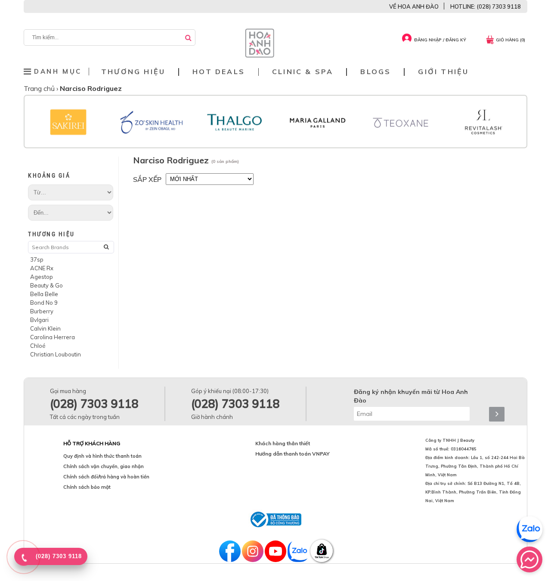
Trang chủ (40, 88)
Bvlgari (39, 319)
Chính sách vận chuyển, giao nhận (103, 466)
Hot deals (218, 72)
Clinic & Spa (302, 72)
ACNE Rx (41, 268)
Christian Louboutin (55, 354)
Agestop (41, 276)
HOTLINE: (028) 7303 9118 (485, 6)
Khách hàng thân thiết (282, 443)
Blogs (375, 72)
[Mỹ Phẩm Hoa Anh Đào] (259, 55)
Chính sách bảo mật (87, 487)
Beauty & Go (46, 285)
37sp (36, 259)
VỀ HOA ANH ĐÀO (414, 6)
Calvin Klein (45, 328)
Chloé (38, 345)
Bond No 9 (44, 302)
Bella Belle (44, 293)
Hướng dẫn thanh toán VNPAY (292, 453)
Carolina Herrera (52, 337)
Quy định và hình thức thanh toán (102, 456)
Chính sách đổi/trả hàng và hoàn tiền (106, 477)
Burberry (41, 311)
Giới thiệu (443, 72)
